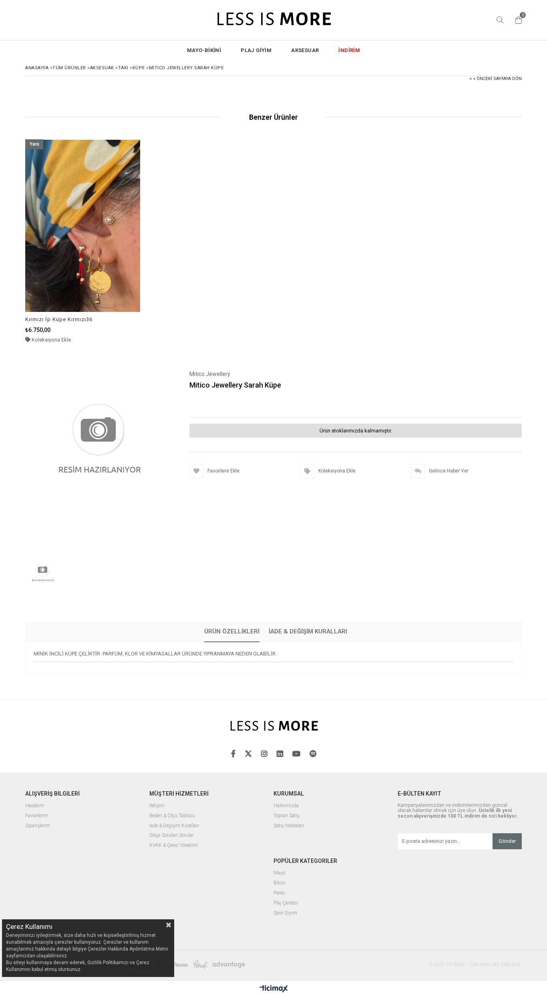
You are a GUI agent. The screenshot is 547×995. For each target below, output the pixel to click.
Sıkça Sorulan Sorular (171, 835)
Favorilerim (36, 815)
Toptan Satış (287, 815)
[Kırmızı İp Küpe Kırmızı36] (83, 225)
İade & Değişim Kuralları (308, 631)
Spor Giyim (285, 913)
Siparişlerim (37, 825)
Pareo (279, 893)
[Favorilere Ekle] (83, 241)
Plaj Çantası (286, 903)
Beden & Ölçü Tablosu (172, 815)
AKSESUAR (305, 50)
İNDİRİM (349, 50)
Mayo (279, 873)
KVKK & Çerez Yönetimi (173, 845)
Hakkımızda (286, 805)
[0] (516, 20)
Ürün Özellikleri (231, 631)
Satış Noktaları (289, 825)
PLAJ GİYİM (256, 50)
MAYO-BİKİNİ (204, 50)
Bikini (280, 883)
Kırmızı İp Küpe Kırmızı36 (59, 319)
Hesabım (34, 805)
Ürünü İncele (110, 241)
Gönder (507, 841)
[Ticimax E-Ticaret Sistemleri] (273, 989)
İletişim (157, 805)
